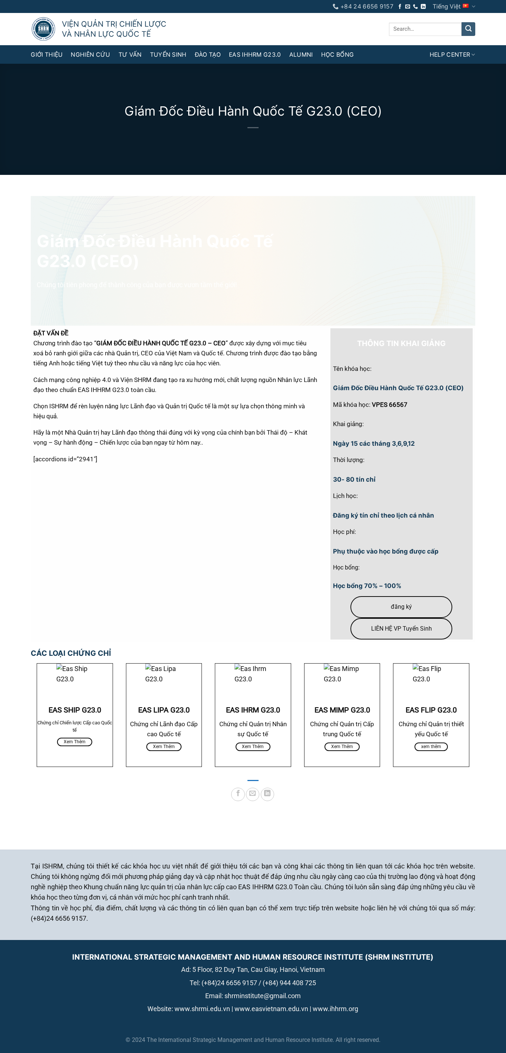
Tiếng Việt (447, 6)
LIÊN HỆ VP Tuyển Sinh (401, 628)
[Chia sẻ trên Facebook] (237, 794)
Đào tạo (208, 54)
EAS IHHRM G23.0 (255, 54)
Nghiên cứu (90, 54)
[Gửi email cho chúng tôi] (407, 7)
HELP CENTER (450, 54)
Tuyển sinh (168, 54)
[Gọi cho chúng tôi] (415, 7)
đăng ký (401, 606)
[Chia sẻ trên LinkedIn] (267, 794)
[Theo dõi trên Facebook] (399, 7)
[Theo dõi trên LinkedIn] (423, 7)
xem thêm (75, 741)
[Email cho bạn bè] (252, 794)
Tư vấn (130, 54)
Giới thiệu (47, 54)
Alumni (301, 54)
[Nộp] (468, 29)
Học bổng (337, 54)
